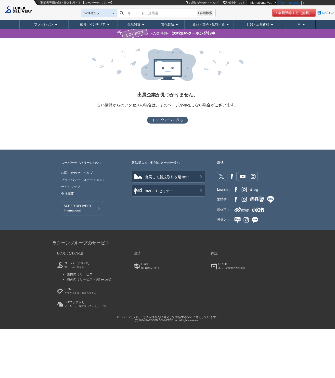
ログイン (328, 12)
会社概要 (67, 194)
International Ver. (261, 2)
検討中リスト (236, 2)
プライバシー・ (83, 180)
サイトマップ (70, 187)
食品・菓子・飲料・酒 (209, 24)
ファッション (43, 24)
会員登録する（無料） (295, 13)
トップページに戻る (167, 120)
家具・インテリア (92, 24)
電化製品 (167, 24)
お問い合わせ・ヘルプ (204, 2)
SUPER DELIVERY (78, 208)
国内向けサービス (79, 274)
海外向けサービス (90, 279)
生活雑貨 (134, 24)
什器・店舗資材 (258, 24)
